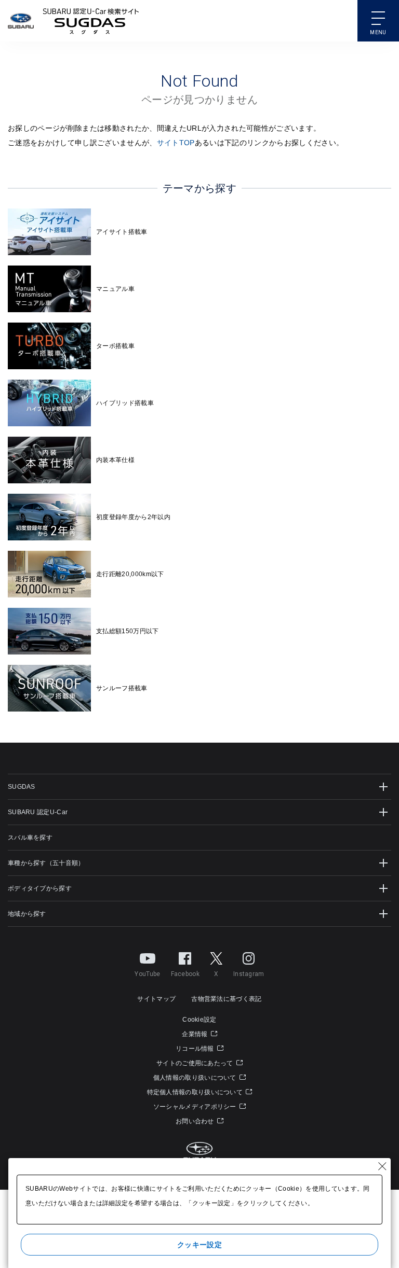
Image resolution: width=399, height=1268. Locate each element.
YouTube (147, 974)
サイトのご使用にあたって (195, 1063)
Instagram (248, 974)
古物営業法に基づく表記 (226, 998)
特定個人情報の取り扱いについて (196, 1092)
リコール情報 (196, 1048)
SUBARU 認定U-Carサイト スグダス (91, 20)
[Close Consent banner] (382, 1166)
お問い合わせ (196, 1121)
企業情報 (195, 1034)
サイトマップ (156, 998)
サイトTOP (176, 142)
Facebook (185, 974)
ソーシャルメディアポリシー (195, 1106)
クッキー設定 (199, 1245)
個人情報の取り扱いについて (195, 1077)
